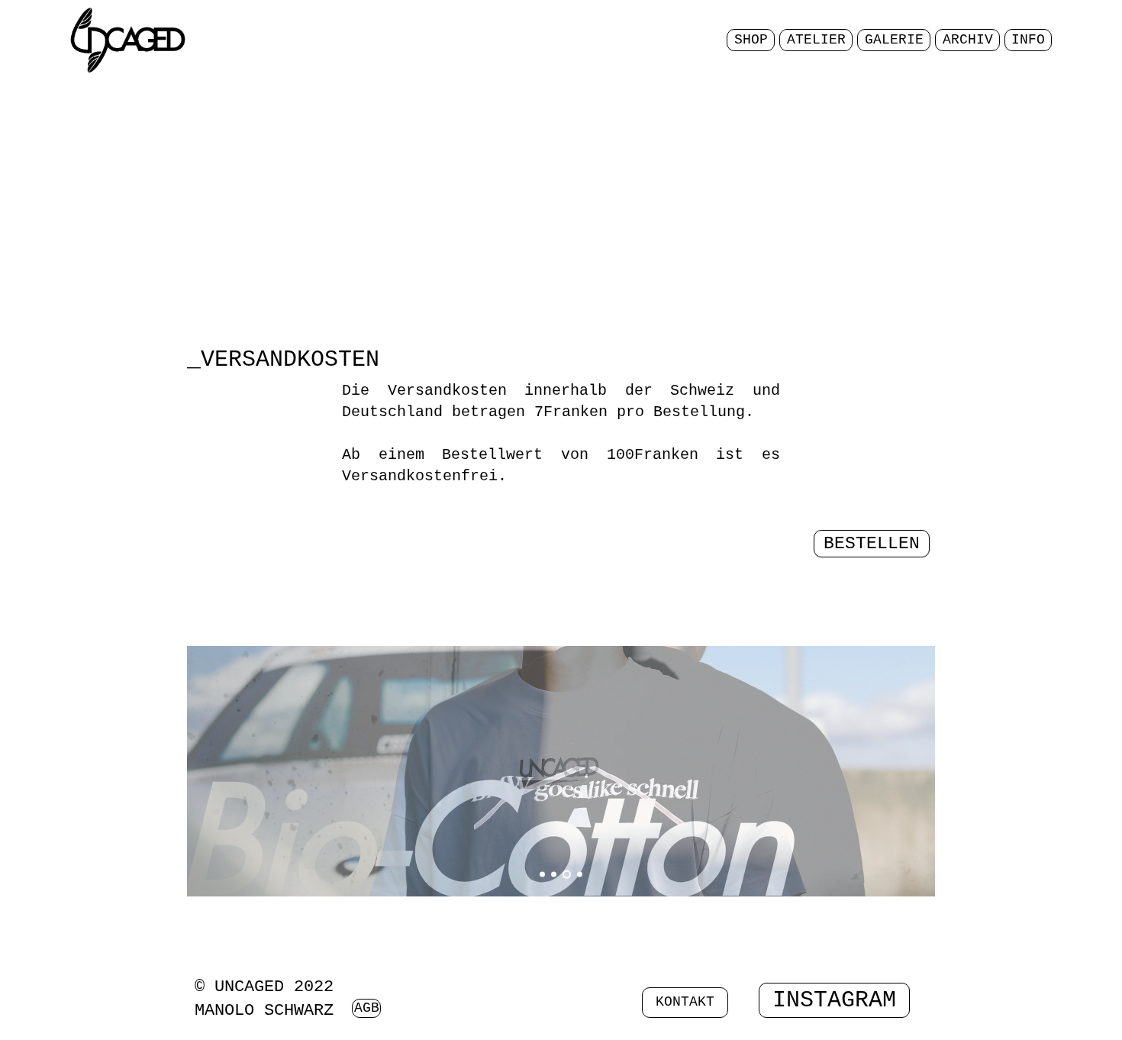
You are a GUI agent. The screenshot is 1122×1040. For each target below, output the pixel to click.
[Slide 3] (567, 874)
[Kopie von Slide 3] (579, 874)
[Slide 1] (542, 874)
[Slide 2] (553, 874)
